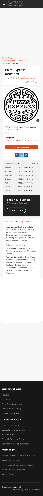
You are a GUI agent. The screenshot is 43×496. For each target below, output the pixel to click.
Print (34, 82)
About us (5, 395)
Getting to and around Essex (13, 430)
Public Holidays (8, 434)
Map (21, 222)
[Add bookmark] (37, 120)
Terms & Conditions (33, 489)
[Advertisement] (21, 30)
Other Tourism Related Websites (15, 444)
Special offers (7, 474)
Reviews (28, 222)
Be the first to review (27, 78)
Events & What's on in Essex (13, 469)
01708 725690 (13, 133)
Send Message (22, 147)
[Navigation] (4, 4)
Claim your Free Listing (11, 409)
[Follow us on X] (21, 155)
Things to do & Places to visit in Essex (17, 465)
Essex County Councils (11, 425)
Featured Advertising (10, 413)
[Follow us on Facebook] (17, 155)
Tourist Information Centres (13, 439)
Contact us (6, 399)
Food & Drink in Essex (11, 460)
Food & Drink (7, 58)
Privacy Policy (17, 489)
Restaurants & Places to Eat (15, 61)
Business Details (11, 222)
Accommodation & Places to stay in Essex (18, 455)
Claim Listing (16, 210)
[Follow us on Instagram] (26, 155)
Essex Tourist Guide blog (12, 404)
